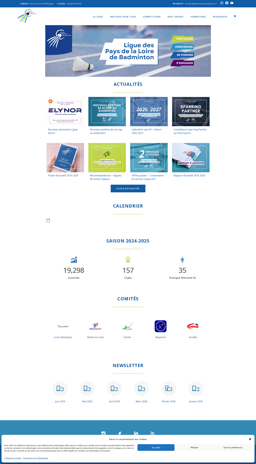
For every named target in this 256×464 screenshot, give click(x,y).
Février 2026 (169, 401)
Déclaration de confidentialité (35, 458)
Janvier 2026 (196, 401)
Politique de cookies (13, 458)
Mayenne (160, 337)
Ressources (220, 16)
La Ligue (98, 16)
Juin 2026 (60, 401)
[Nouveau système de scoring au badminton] (107, 111)
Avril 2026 (114, 401)
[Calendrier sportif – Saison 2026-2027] (149, 111)
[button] (250, 439)
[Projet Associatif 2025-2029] (65, 157)
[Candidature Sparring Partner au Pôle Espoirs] (191, 111)
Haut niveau (175, 16)
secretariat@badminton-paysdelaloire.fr (201, 4)
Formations (198, 16)
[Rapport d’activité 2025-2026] (191, 157)
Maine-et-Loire (95, 337)
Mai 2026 (87, 401)
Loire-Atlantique (63, 337)
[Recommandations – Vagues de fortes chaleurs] (107, 157)
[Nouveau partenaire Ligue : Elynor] (65, 111)
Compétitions (152, 16)
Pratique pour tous (123, 16)
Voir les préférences (233, 447)
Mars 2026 (141, 401)
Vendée (193, 337)
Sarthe (127, 337)
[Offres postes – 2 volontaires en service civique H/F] (149, 157)
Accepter (156, 447)
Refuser (194, 447)
